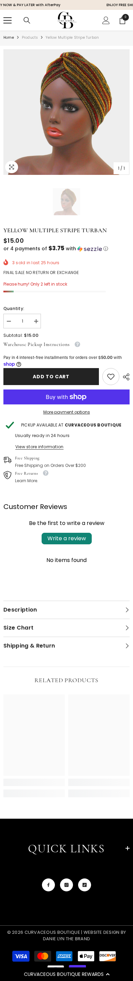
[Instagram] (66, 884)
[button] (66, 974)
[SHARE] (124, 377)
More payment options (66, 412)
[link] (110, 376)
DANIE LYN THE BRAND (66, 938)
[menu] (7, 20)
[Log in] (106, 20)
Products (30, 37)
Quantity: (13, 308)
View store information (39, 447)
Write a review (66, 538)
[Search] (27, 20)
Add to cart (51, 376)
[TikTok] (84, 884)
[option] (66, 112)
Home (8, 37)
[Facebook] (48, 884)
